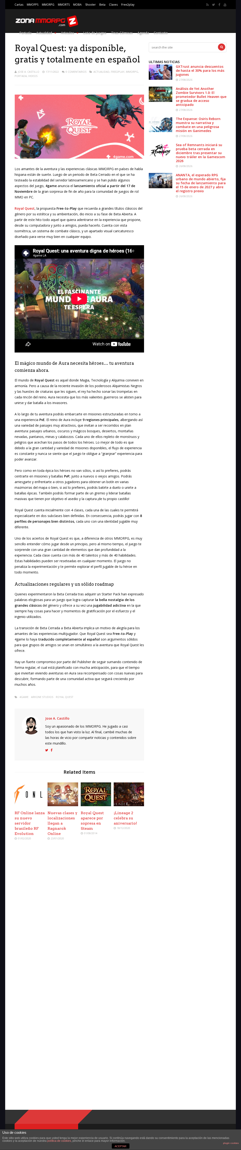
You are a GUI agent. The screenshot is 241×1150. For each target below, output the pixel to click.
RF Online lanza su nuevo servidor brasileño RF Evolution (30, 823)
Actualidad (44, 33)
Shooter (90, 5)
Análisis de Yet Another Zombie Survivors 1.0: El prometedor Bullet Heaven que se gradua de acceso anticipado (201, 96)
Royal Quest (64, 697)
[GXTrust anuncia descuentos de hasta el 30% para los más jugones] (160, 78)
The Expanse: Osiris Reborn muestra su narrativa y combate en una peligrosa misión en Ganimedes (198, 124)
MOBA (77, 5)
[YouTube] (225, 4)
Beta (102, 5)
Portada (25, 33)
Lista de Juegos (94, 33)
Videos (32, 76)
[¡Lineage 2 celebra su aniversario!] (129, 805)
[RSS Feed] (207, 4)
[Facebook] (219, 4)
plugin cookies (231, 1143)
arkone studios (42, 697)
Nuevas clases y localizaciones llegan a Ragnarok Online (62, 823)
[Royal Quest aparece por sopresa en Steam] (96, 805)
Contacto (161, 33)
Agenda (143, 33)
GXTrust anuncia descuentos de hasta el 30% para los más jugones (200, 70)
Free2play (127, 5)
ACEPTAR (120, 1146)
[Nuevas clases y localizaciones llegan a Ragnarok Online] (63, 805)
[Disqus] (79, 912)
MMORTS (64, 5)
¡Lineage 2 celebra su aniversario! (125, 818)
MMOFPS (32, 5)
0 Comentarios (76, 71)
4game (24, 697)
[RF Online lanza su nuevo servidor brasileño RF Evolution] (30, 805)
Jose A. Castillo (28, 71)
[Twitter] (213, 4)
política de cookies (59, 1140)
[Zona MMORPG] (46, 26)
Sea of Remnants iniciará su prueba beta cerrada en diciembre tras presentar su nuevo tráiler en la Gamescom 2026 (200, 153)
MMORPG (48, 5)
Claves (113, 5)
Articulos (67, 33)
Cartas (19, 5)
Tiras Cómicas (122, 33)
